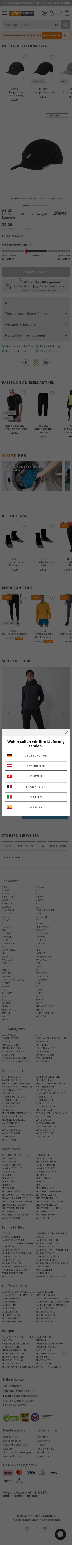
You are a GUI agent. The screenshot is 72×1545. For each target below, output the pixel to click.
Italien (36, 797)
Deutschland (36, 755)
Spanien (36, 807)
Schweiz (36, 776)
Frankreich (36, 786)
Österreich (36, 766)
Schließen (66, 732)
